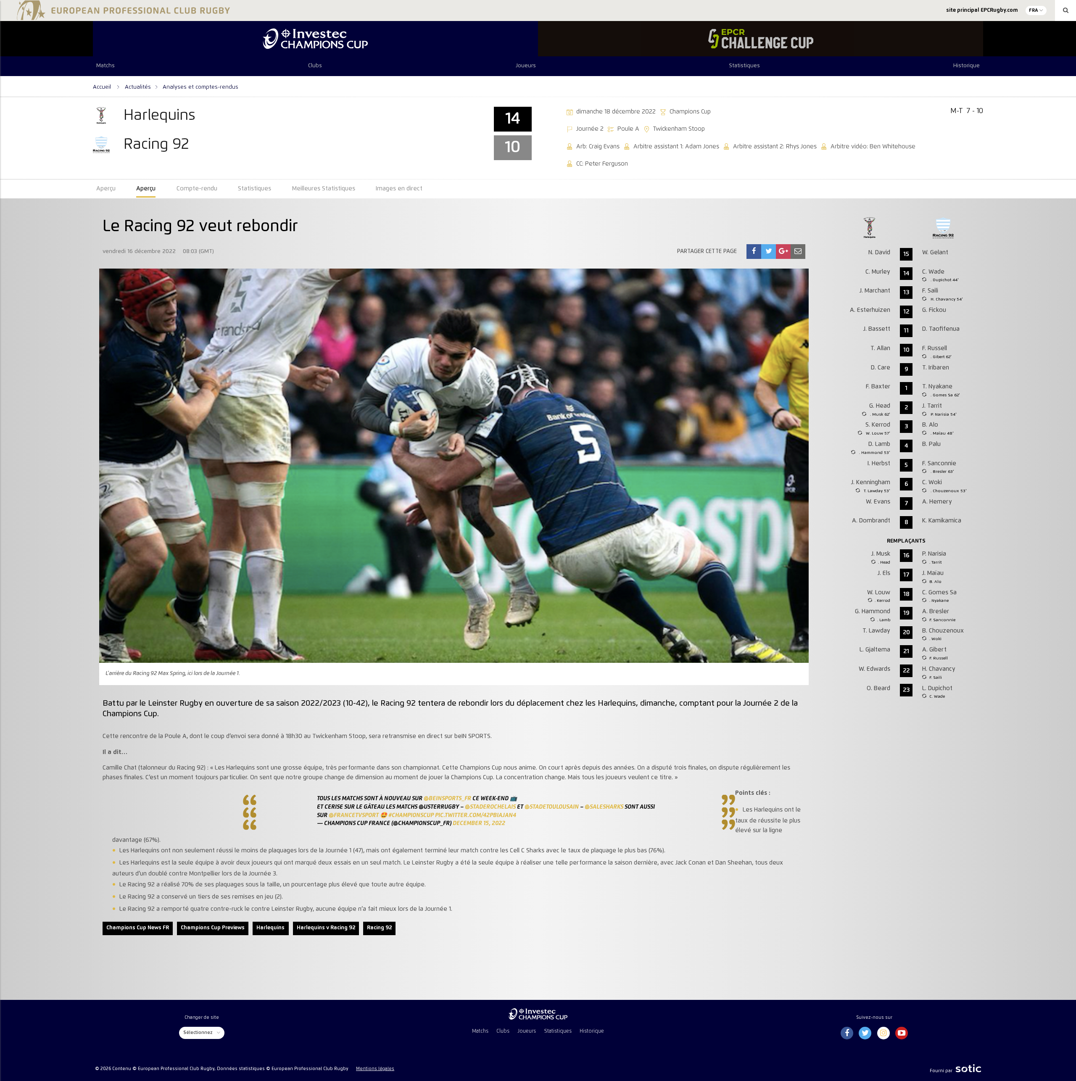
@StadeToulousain (552, 807)
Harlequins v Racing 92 (326, 928)
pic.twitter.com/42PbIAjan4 (475, 815)
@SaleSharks (604, 807)
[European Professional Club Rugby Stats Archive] (121, 17)
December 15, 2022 (479, 823)
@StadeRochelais (490, 807)
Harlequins (270, 928)
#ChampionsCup (411, 815)
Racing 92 (379, 928)
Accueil (103, 87)
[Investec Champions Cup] (315, 38)
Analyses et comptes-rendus (200, 87)
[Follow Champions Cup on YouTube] (901, 1033)
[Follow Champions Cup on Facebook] (847, 1033)
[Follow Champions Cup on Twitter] (865, 1033)
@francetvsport (354, 815)
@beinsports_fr (447, 799)
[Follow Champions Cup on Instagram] (883, 1033)
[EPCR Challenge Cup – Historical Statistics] (760, 38)
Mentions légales (375, 1069)
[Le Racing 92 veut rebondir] (754, 251)
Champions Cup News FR (137, 928)
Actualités (138, 87)
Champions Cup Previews (213, 928)
